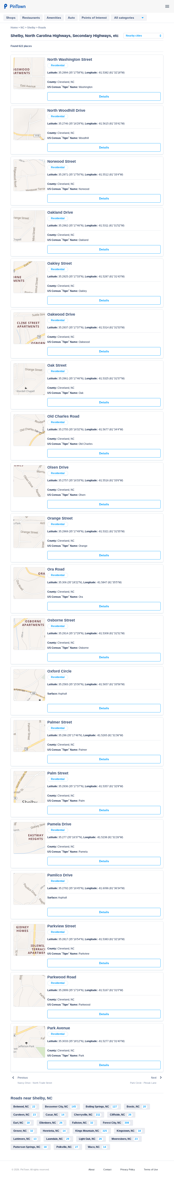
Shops (10, 17)
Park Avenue (58, 1028)
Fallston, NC (82, 1122)
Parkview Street (61, 926)
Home (14, 27)
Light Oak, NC (90, 1138)
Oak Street (56, 365)
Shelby (31, 27)
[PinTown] (14, 6)
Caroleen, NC (24, 1114)
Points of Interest (94, 17)
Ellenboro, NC (50, 1122)
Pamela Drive (59, 824)
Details (104, 96)
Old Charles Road (63, 416)
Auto (71, 17)
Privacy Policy (127, 1169)
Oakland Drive (60, 212)
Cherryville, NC (87, 1114)
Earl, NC (21, 1122)
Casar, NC (55, 1114)
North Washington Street (69, 59)
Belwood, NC (24, 1106)
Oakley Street (59, 263)
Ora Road (56, 569)
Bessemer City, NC (60, 1106)
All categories (124, 17)
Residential (58, 65)
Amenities (54, 17)
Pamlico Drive (60, 875)
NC (22, 27)
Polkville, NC (67, 1147)
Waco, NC (97, 1147)
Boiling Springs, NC (101, 1106)
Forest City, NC (116, 1122)
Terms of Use (151, 1169)
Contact (107, 1169)
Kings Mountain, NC (91, 1130)
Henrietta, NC (54, 1130)
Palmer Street (59, 722)
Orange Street (60, 518)
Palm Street (57, 773)
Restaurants (31, 17)
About (91, 1169)
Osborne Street (61, 620)
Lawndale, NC (57, 1138)
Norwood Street (61, 161)
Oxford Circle (59, 671)
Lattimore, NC (24, 1138)
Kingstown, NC (129, 1130)
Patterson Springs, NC (30, 1147)
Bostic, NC (136, 1106)
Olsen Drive (58, 467)
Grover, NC (23, 1130)
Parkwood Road (61, 977)
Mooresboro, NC (125, 1138)
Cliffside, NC (120, 1114)
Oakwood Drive (61, 314)
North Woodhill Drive (66, 110)
